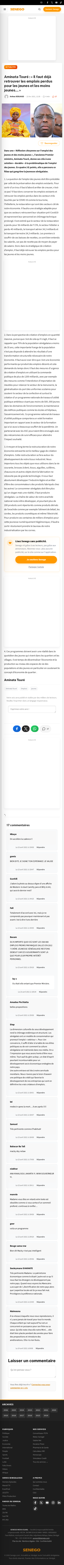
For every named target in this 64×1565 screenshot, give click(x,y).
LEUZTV (5, 1492)
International (7, 1447)
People (5, 1451)
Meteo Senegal (38, 1437)
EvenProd (6, 1489)
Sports (4, 1454)
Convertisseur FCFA (40, 1433)
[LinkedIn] (59, 1502)
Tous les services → (40, 1462)
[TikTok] (61, 2)
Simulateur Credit (39, 1458)
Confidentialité (46, 1541)
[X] (41, 1502)
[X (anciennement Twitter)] (52, 2)
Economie (6, 1444)
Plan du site (16, 1541)
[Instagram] (53, 1502)
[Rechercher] (39, 9)
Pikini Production (9, 1496)
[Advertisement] (32, 39)
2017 (22, 1415)
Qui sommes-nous (40, 1482)
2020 (54, 1410)
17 (56, 96)
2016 (30, 1415)
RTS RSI (5, 1519)
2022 (38, 1410)
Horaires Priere (38, 1444)
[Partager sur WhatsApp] (35, 728)
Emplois (24, 688)
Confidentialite (38, 1489)
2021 (46, 1410)
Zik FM (4, 1512)
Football (5, 1458)
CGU (34, 1492)
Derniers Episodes (9, 1482)
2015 (38, 1415)
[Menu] (5, 9)
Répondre (41, 847)
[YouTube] (56, 2)
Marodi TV (6, 1485)
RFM (4, 1509)
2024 (22, 1410)
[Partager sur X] (26, 728)
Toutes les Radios (9, 1505)
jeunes (33, 688)
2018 (14, 1415)
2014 (46, 1415)
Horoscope (37, 1454)
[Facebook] (47, 2)
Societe (5, 1437)
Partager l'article (36, 567)
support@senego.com (41, 1538)
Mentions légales (28, 1541)
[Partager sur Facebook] (17, 728)
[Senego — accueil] (17, 9)
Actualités (11, 67)
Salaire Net (37, 1440)
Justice (5, 1440)
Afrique (5, 1472)
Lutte (4, 1462)
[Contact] (41, 2)
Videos (4, 1469)
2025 (14, 1410)
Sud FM (5, 1516)
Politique (5, 1433)
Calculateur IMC (39, 1451)
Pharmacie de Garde (41, 1447)
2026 (6, 1410)
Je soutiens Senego (36, 559)
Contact (36, 1485)
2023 (30, 1410)
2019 (6, 1415)
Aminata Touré (11, 688)
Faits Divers (6, 1465)
